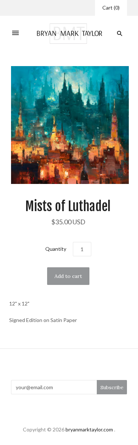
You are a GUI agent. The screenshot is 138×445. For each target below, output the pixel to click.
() (111, 7)
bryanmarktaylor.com (89, 429)
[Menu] (15, 33)
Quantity (55, 249)
